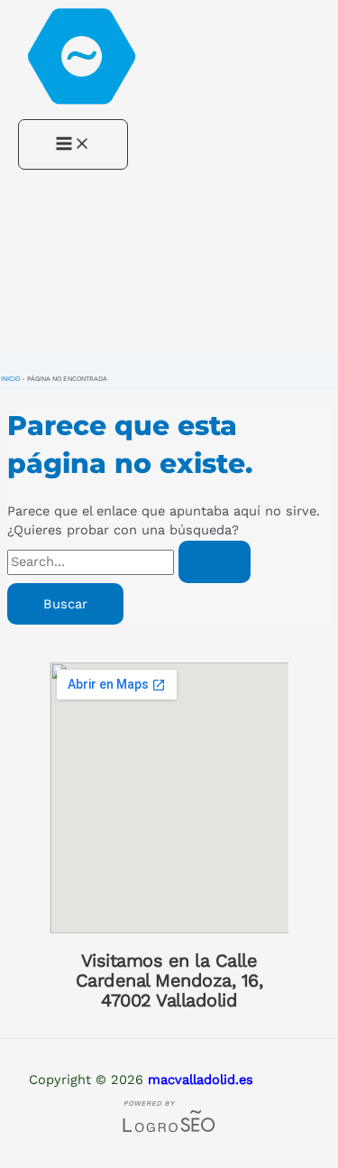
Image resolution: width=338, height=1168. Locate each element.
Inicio (10, 379)
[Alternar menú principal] (73, 145)
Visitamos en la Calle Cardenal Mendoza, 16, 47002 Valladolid (169, 980)
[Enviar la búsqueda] (214, 562)
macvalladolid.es (200, 1079)
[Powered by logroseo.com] (169, 1130)
